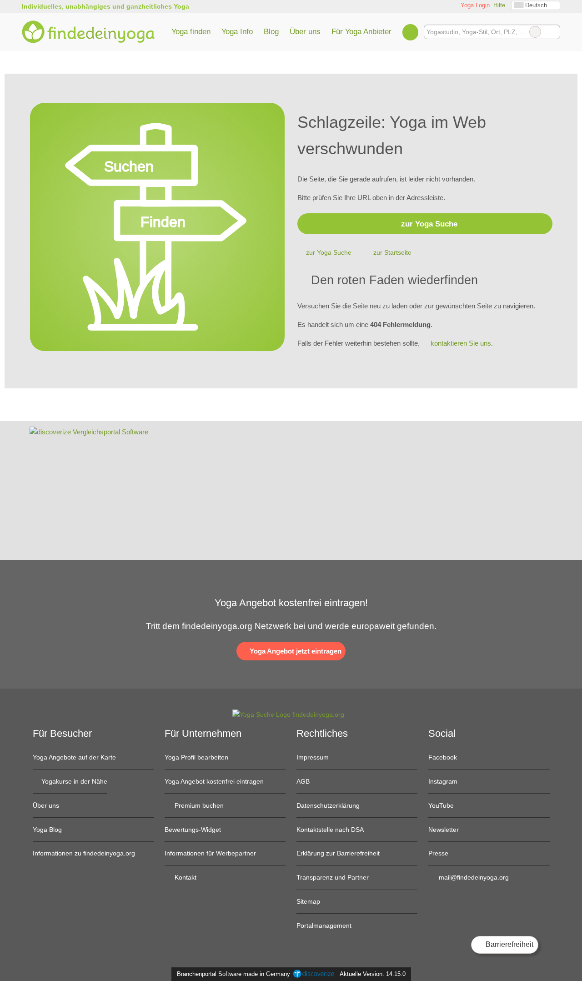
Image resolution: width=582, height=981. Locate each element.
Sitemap (308, 901)
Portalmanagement (323, 925)
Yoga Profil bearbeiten (196, 757)
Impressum (312, 757)
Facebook (442, 757)
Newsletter (443, 829)
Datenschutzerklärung (328, 805)
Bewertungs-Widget (193, 829)
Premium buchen (198, 805)
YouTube (441, 805)
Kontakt (184, 877)
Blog (271, 31)
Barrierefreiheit (508, 944)
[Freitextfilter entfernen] (535, 32)
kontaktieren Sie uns (461, 343)
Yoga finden (191, 31)
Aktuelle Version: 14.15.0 (373, 974)
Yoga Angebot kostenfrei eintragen (214, 781)
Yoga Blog (47, 829)
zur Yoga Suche (429, 223)
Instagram (442, 781)
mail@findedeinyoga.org (473, 877)
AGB (303, 781)
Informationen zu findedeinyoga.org (84, 853)
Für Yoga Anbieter (361, 31)
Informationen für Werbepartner (210, 853)
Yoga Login (474, 5)
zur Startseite (392, 252)
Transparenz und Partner (332, 877)
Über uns (305, 31)
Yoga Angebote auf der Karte (74, 757)
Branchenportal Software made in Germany (231, 974)
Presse (438, 853)
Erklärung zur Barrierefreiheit (338, 853)
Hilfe (499, 5)
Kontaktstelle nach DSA (330, 829)
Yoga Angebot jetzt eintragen (294, 651)
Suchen (553, 32)
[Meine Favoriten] (410, 32)
